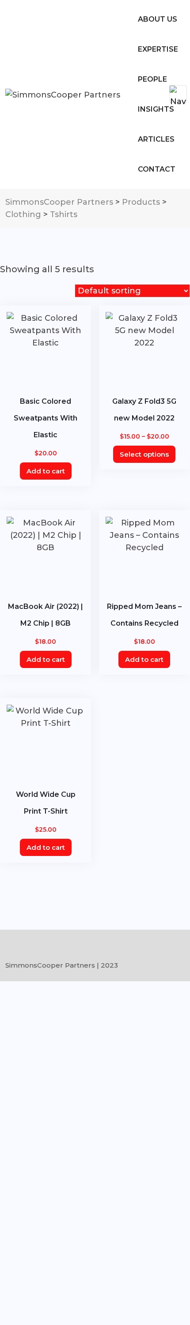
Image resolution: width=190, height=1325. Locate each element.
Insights (156, 109)
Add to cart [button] (46, 471)
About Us (157, 19)
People (152, 79)
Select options (144, 454)
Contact (156, 169)
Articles (156, 139)
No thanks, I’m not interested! (45, 1313)
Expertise (158, 49)
